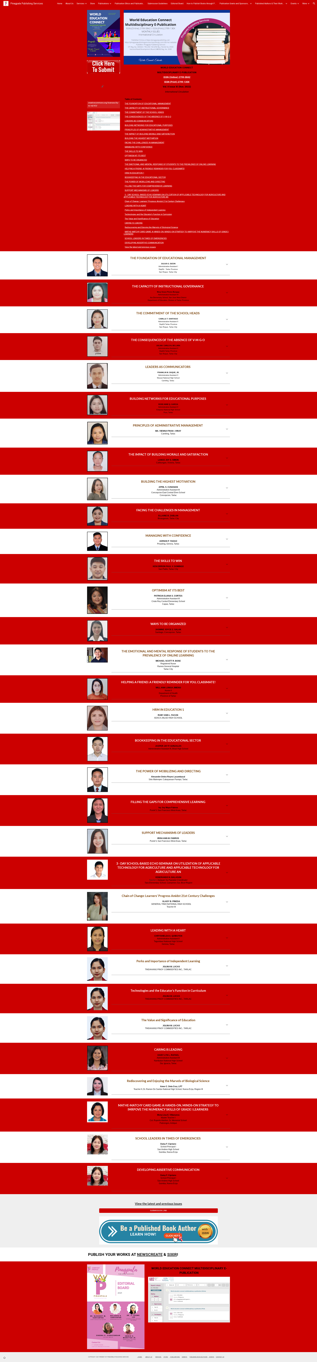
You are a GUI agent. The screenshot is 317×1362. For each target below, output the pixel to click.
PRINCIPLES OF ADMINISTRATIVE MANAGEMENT (147, 129)
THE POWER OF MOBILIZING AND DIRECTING (145, 182)
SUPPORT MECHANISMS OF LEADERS (142, 190)
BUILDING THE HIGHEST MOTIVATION (141, 138)
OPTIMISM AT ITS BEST (135, 155)
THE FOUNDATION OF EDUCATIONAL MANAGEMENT (148, 103)
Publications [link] (103, 3)
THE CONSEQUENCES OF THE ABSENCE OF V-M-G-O (148, 116)
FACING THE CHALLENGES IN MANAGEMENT (144, 142)
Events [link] (294, 3)
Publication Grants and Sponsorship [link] (234, 3)
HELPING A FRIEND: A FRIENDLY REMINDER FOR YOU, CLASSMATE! (155, 168)
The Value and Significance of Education (142, 219)
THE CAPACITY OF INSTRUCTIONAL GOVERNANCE (147, 108)
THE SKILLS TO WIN (134, 151)
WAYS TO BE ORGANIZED (136, 160)
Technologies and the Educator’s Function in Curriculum (148, 214)
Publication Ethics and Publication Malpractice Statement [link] (129, 3)
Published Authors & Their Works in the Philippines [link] (270, 3)
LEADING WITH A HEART (135, 206)
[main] (177, 83)
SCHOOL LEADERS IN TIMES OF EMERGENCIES (146, 238)
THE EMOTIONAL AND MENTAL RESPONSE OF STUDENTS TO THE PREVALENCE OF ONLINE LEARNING (170, 164)
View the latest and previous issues (140, 247)
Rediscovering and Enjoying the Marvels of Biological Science (151, 227)
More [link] (304, 3)
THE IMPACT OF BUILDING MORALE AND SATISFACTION (150, 134)
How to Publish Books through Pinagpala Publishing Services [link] (201, 3)
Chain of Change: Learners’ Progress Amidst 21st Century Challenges (155, 201)
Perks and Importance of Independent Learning (145, 210)
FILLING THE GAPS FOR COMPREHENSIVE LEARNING (148, 186)
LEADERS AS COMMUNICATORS (139, 121)
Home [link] (59, 3)
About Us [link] (69, 3)
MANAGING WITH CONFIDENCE (138, 147)
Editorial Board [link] (177, 3)
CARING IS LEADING (134, 223)
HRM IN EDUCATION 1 (134, 173)
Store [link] (92, 3)
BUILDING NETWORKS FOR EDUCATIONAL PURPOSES (149, 125)
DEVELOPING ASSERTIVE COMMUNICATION (144, 243)
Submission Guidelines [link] (158, 3)
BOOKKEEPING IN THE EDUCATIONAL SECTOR (145, 177)
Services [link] (80, 3)
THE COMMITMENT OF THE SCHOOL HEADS (144, 112)
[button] (314, 3)
